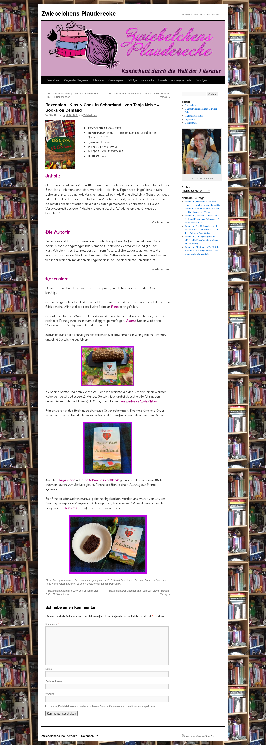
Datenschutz (190, 105)
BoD (109, 580)
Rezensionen (53, 80)
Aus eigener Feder (181, 80)
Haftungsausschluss (194, 115)
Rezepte (139, 580)
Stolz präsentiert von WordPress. (201, 735)
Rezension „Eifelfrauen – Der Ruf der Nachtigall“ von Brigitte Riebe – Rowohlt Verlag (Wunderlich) (202, 250)
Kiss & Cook (119, 580)
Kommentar (52, 624)
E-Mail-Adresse (54, 681)
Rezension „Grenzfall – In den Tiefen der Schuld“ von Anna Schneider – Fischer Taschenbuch (202, 219)
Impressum (190, 119)
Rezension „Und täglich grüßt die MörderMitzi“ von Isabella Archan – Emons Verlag (201, 240)
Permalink (114, 583)
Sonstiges (201, 80)
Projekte (162, 80)
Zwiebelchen (90, 115)
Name (49, 668)
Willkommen (191, 122)
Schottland (161, 580)
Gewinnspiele (115, 80)
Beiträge (132, 80)
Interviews (99, 80)
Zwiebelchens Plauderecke (78, 13)
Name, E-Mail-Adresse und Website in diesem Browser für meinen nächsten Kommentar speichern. (103, 706)
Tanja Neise (51, 583)
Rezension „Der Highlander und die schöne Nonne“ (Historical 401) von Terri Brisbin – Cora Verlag (201, 229)
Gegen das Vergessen (76, 80)
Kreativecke (147, 80)
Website (49, 693)
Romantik (150, 580)
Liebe (130, 580)
